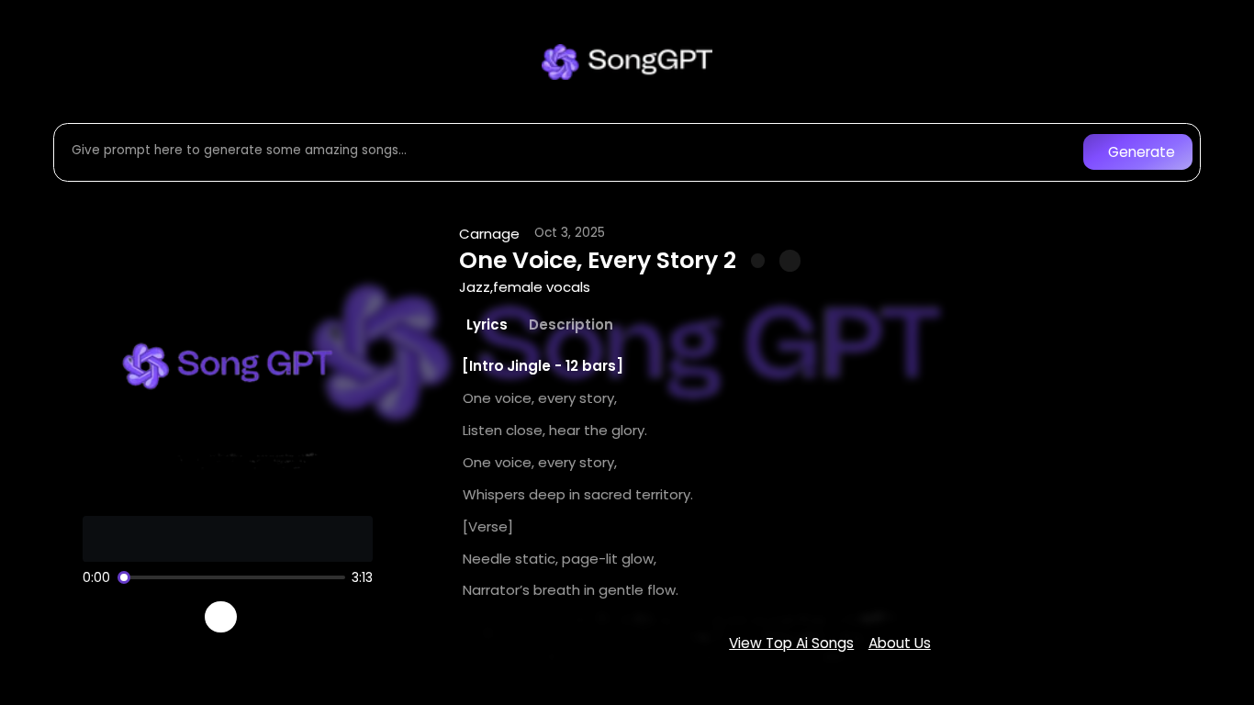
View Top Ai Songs (791, 643)
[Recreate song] (272, 617)
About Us (899, 643)
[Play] (221, 617)
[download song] (790, 260)
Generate (1141, 152)
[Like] (758, 260)
